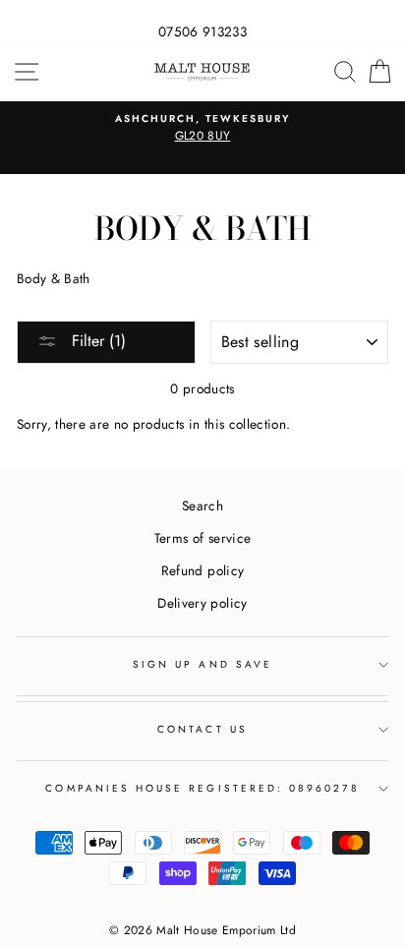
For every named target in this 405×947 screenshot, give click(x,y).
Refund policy (202, 570)
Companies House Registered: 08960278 (202, 788)
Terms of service (202, 538)
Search (202, 505)
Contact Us (202, 729)
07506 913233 (202, 31)
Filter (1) (96, 340)
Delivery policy (202, 603)
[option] (202, 129)
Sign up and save (202, 664)
